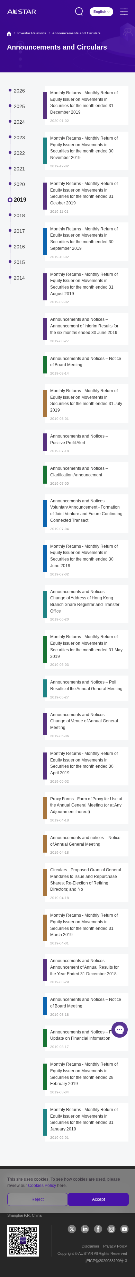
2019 (20, 200)
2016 (19, 246)
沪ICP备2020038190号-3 (106, 1261)
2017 (19, 231)
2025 (19, 106)
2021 (19, 168)
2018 (19, 215)
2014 (19, 278)
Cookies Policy (42, 1185)
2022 (19, 153)
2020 (19, 184)
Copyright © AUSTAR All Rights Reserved (92, 1253)
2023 (19, 137)
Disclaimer (90, 1246)
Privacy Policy (115, 1246)
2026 (19, 91)
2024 (19, 122)
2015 (19, 262)
